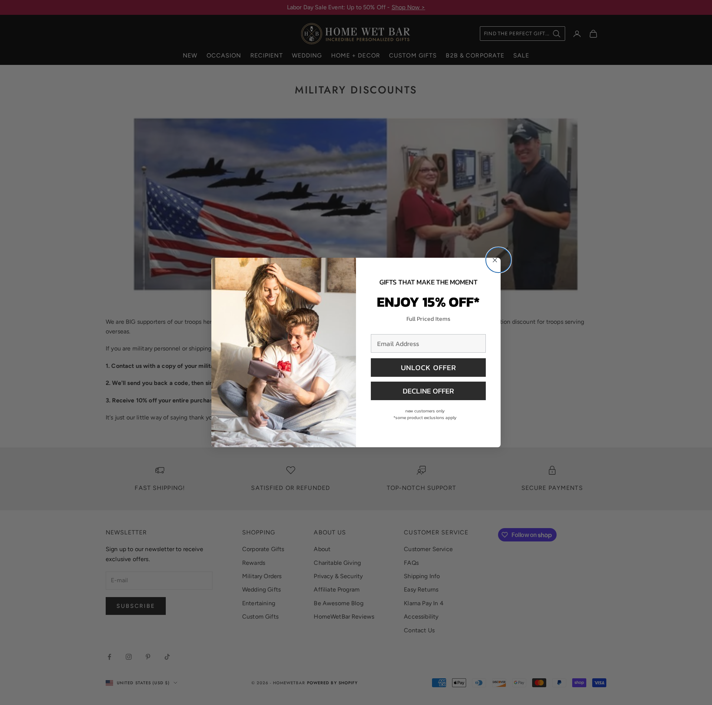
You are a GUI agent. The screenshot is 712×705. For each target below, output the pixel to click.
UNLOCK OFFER (428, 367)
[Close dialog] (498, 260)
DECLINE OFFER (428, 390)
